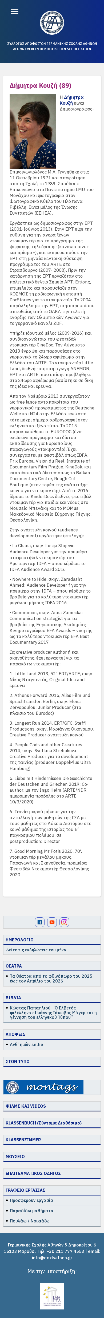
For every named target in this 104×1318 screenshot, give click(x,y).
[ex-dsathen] (52, 23)
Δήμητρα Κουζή (72, 100)
